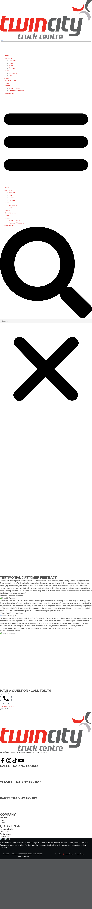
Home (6, 56)
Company (8, 58)
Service (7, 78)
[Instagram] (9, 760)
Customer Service (7, 706)
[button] (46, 140)
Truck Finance (14, 88)
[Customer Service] (6, 698)
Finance (7, 86)
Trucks (7, 71)
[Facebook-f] (3, 760)
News (11, 63)
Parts (6, 83)
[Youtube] (21, 760)
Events (11, 66)
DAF (10, 76)
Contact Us (9, 93)
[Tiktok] (15, 760)
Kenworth (13, 73)
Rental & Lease (10, 81)
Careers (12, 68)
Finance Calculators (16, 91)
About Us (12, 61)
